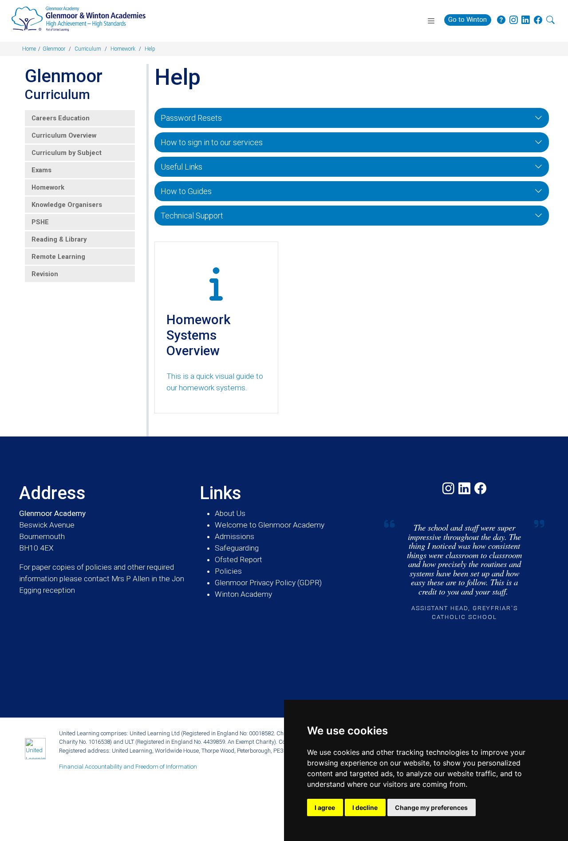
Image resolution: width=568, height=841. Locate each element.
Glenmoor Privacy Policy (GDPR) (268, 582)
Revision (45, 274)
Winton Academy (243, 594)
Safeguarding (237, 547)
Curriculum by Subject (67, 153)
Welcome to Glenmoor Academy (269, 524)
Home (29, 49)
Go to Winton (467, 20)
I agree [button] (325, 807)
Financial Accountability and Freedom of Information (128, 766)
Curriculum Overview (64, 135)
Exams (41, 170)
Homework (48, 187)
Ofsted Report (238, 559)
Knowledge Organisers (67, 205)
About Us (230, 513)
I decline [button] (365, 807)
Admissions (234, 536)
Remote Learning (58, 257)
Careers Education (61, 118)
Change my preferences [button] (431, 807)
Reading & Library (59, 239)
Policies (228, 571)
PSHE (40, 222)
